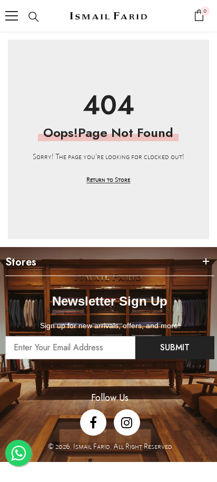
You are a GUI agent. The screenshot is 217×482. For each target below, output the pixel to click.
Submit (175, 347)
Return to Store (108, 179)
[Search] (33, 17)
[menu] (11, 15)
